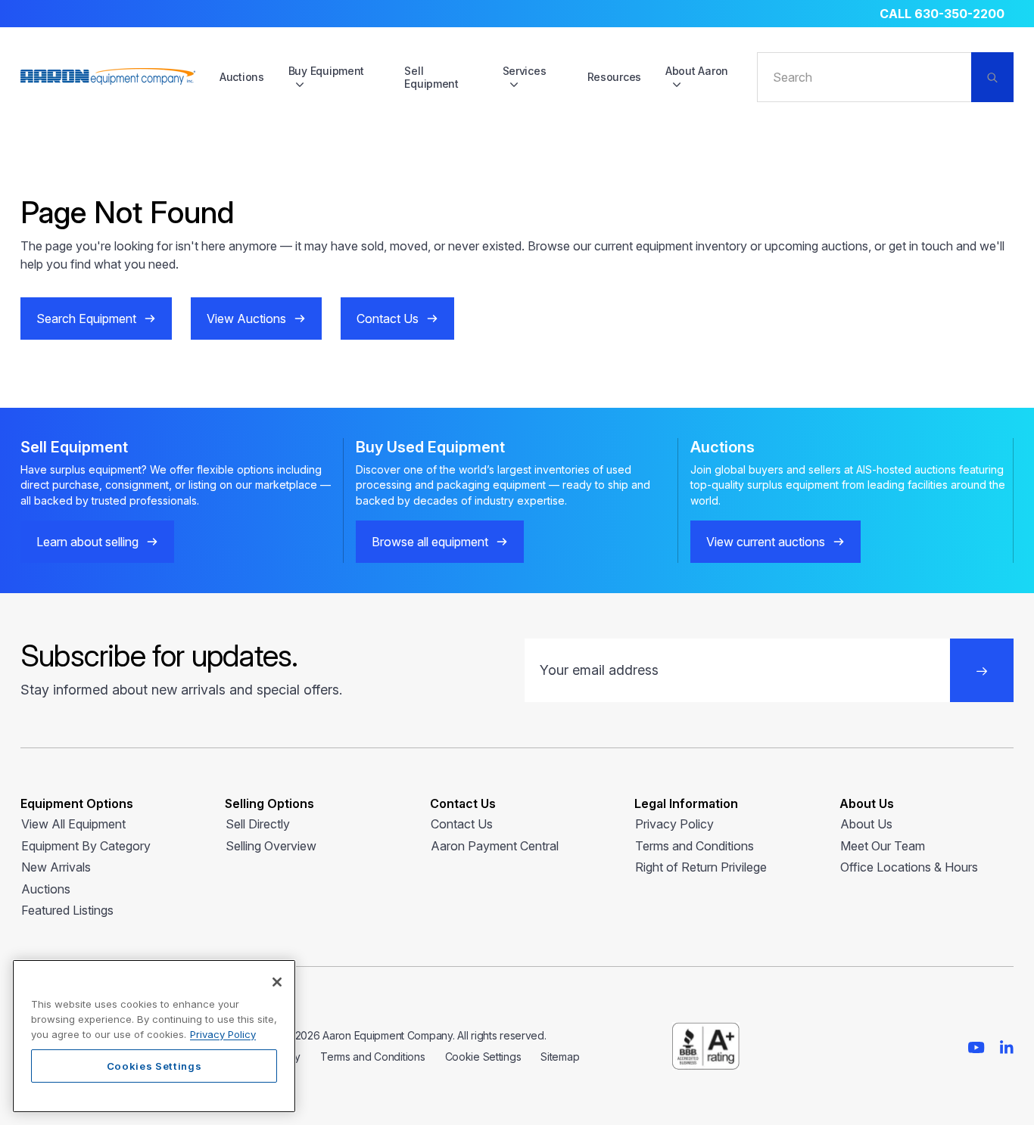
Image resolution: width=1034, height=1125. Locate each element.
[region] (154, 1036)
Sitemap (559, 1056)
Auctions (242, 76)
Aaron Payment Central (495, 845)
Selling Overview (271, 845)
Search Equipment (86, 318)
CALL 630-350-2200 (942, 13)
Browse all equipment (430, 541)
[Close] (277, 982)
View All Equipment (73, 823)
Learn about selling (87, 541)
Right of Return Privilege (701, 867)
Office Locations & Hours (909, 867)
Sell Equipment (431, 77)
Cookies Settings (154, 1066)
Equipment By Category (86, 845)
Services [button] (525, 70)
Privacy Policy (674, 823)
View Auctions (246, 318)
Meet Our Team (882, 845)
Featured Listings (67, 910)
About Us (866, 823)
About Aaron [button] (696, 70)
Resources (614, 76)
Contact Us (388, 318)
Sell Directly (258, 823)
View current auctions (765, 541)
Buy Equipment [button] (326, 70)
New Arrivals (56, 867)
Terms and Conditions (694, 845)
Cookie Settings (483, 1056)
